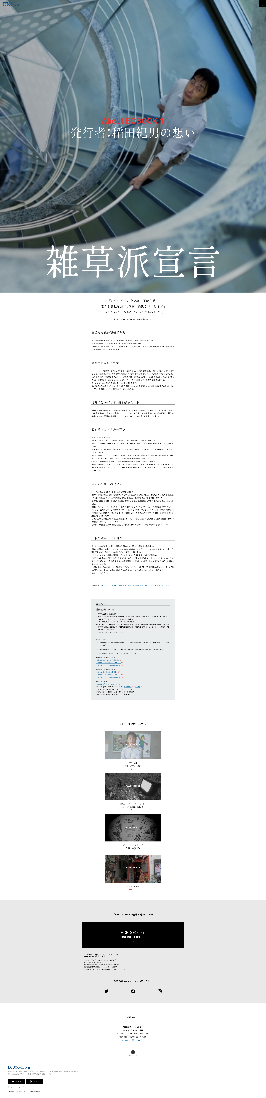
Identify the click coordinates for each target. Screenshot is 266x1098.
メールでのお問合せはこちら (133, 1040)
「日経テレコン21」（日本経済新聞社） (108, 665)
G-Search (127, 687)
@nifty (137, 687)
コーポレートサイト (15, 1087)
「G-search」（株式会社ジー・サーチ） (108, 663)
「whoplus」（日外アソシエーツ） (107, 684)
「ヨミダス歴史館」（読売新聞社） (107, 672)
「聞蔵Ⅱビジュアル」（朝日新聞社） (107, 660)
